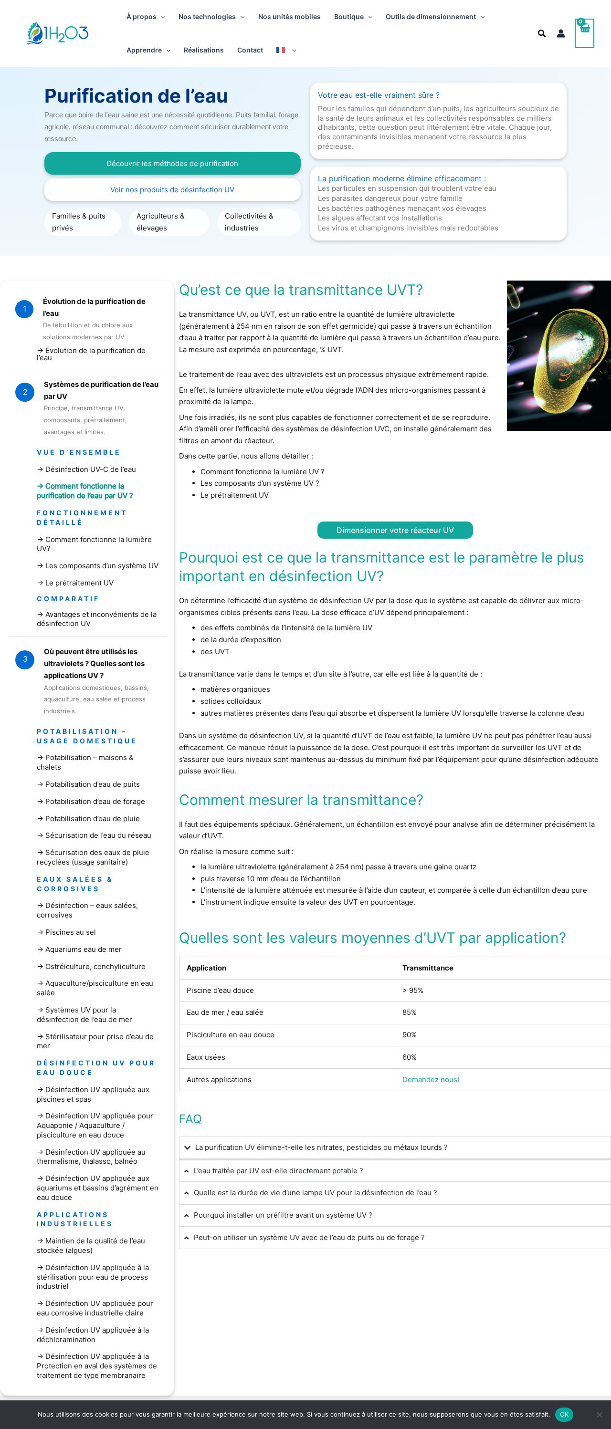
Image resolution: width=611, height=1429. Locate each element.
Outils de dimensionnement (431, 16)
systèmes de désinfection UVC (338, 428)
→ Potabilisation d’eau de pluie (88, 818)
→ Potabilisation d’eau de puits (88, 784)
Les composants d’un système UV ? (259, 483)
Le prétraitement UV (234, 495)
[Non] (599, 1414)
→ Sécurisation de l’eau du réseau (94, 835)
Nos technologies (207, 16)
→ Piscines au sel (66, 932)
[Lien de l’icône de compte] (561, 33)
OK (564, 1414)
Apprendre (144, 50)
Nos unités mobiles (289, 16)
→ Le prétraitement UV (75, 582)
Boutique (349, 16)
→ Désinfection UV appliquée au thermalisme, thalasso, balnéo (91, 1156)
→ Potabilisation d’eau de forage (91, 801)
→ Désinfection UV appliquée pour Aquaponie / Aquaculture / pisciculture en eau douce (95, 1125)
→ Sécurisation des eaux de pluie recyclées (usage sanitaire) (93, 857)
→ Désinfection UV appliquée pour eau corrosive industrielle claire (95, 1308)
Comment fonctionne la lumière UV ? (262, 471)
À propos (141, 16)
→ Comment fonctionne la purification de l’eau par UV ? (85, 490)
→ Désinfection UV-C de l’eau (86, 469)
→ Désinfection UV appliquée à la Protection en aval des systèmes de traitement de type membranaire (97, 1366)
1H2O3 (98, 33)
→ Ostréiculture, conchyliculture (91, 966)
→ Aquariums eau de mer (79, 949)
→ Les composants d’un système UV (97, 565)
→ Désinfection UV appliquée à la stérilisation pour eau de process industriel (93, 1277)
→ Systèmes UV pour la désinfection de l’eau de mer (84, 1014)
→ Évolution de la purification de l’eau (91, 354)
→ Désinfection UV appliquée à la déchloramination (93, 1334)
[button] (161, 16)
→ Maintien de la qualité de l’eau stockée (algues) (91, 1245)
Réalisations (204, 50)
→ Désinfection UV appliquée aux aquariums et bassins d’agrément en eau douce (97, 1188)
